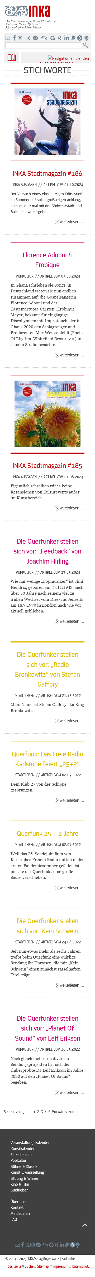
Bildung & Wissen (25, 1178)
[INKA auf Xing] (60, 38)
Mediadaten (20, 1213)
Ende (72, 1111)
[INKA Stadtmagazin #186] (47, 153)
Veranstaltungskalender (30, 1142)
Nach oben (49, 1225)
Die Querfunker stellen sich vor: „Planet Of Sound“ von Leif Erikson (47, 1028)
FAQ (14, 1219)
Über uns (18, 1201)
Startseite (14, 1266)
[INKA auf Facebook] (15, 38)
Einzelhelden (21, 1154)
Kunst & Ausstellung (27, 1172)
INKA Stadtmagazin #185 (47, 465)
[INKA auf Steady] (79, 38)
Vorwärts (59, 1111)
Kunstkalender (23, 1148)
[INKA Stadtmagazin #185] (47, 445)
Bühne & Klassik (24, 1166)
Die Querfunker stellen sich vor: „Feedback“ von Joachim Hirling (47, 551)
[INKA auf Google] (53, 38)
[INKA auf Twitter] (20, 38)
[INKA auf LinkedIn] (67, 38)
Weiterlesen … (72, 221)
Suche (29, 1266)
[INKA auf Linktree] (86, 38)
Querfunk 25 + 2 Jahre (47, 833)
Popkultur (25, 276)
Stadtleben (25, 695)
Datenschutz (81, 1266)
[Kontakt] (8, 38)
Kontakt (17, 1207)
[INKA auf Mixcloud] (44, 38)
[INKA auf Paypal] (74, 38)
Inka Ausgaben (25, 184)
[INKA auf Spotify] (36, 38)
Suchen (87, 45)
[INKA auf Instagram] (28, 38)
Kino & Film (20, 1184)
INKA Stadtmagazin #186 (47, 173)
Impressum (61, 1266)
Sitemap (43, 1266)
